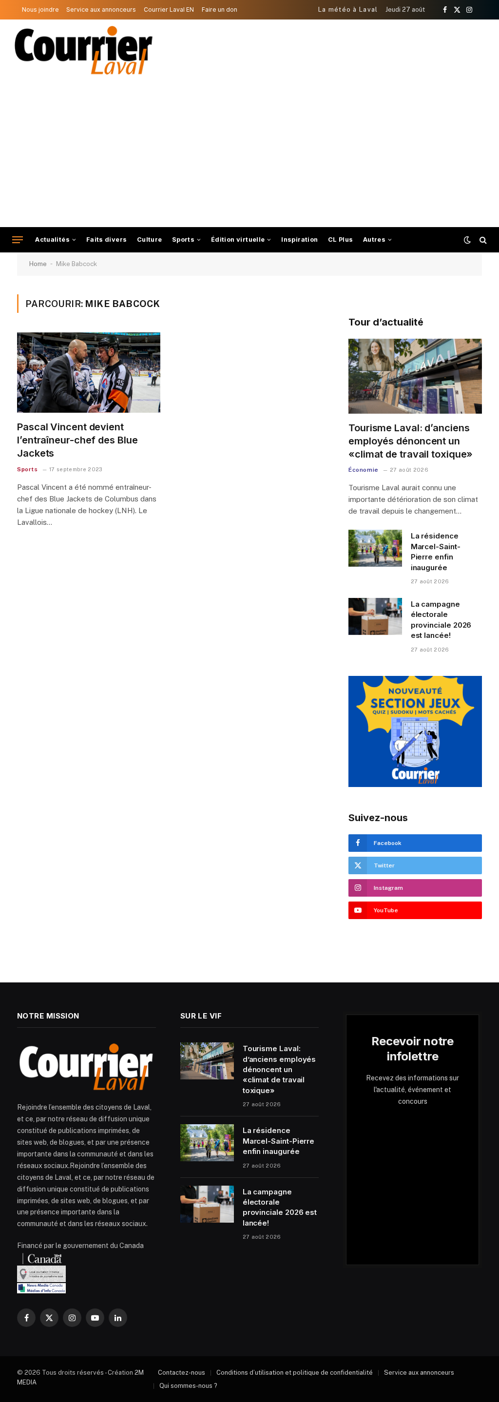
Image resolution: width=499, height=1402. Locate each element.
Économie (363, 469)
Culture (149, 239)
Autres (374, 239)
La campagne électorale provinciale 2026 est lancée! (441, 619)
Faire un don (219, 9)
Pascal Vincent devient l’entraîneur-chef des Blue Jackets (77, 440)
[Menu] (17, 240)
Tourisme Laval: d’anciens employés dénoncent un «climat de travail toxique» (410, 441)
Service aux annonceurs (101, 9)
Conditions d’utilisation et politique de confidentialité (294, 1372)
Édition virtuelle (238, 239)
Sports (183, 239)
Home (38, 264)
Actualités (52, 239)
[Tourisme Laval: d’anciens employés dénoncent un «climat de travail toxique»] (415, 376)
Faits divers (106, 239)
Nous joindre (40, 9)
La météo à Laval (348, 9)
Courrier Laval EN (169, 9)
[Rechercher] (482, 240)
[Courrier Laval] (83, 50)
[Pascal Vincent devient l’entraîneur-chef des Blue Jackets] (88, 372)
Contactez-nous (181, 1372)
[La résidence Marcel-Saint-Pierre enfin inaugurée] (375, 548)
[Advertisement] (249, 154)
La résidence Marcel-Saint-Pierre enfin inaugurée (436, 551)
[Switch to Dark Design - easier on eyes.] (467, 240)
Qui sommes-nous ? (188, 1385)
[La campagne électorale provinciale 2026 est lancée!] (375, 616)
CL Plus (340, 239)
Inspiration (299, 239)
